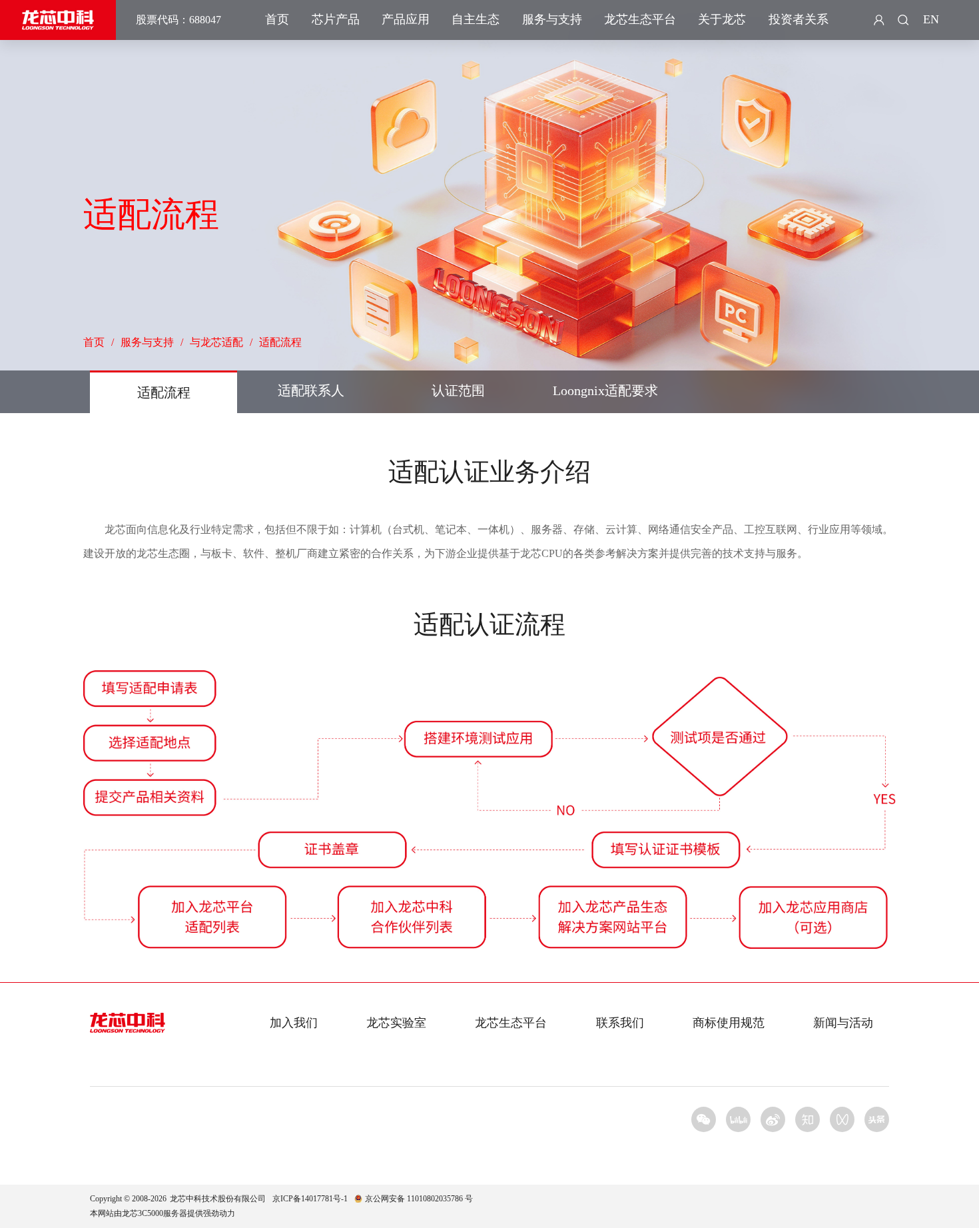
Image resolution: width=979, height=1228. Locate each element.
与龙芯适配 (216, 342)
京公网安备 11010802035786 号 (419, 1198)
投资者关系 (798, 19)
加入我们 (294, 1022)
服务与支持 (552, 19)
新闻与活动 (843, 1022)
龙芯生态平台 (640, 19)
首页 (277, 19)
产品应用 (406, 19)
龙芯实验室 (396, 1022)
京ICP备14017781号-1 (310, 1198)
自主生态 (475, 19)
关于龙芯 (722, 19)
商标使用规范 (729, 1022)
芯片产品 (336, 19)
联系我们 (620, 1022)
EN (931, 19)
